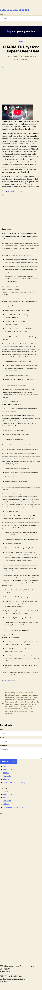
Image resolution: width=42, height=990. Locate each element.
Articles (6, 773)
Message (3, 745)
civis (25, 693)
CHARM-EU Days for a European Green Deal (21, 49)
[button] (21, 788)
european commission (21, 697)
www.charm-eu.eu (15, 191)
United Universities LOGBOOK (14, 10)
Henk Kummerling (28, 702)
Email (2, 737)
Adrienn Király (10, 693)
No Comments (22, 60)
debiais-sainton (28, 695)
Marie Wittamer (25, 704)
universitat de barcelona (13, 709)
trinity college (28, 706)
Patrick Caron (17, 706)
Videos (6, 779)
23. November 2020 (30, 56)
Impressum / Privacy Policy (14, 782)
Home (5, 766)
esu (36, 695)
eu (6, 697)
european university (20, 700)
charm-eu (19, 693)
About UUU (8, 769)
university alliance (20, 711)
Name (2, 730)
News (21, 42)
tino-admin (14, 56)
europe (9, 697)
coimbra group (17, 695)
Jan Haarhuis (14, 704)
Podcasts (7, 776)
